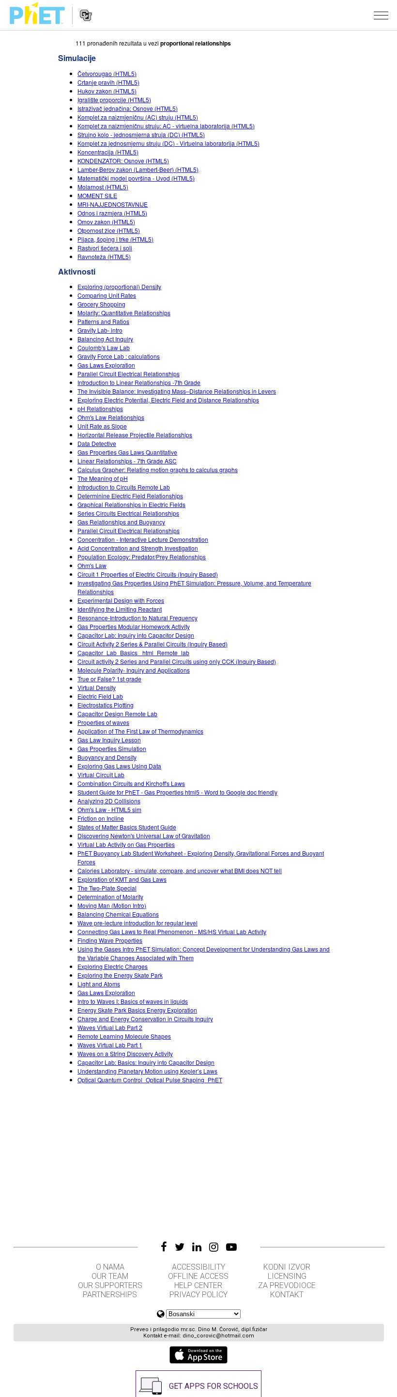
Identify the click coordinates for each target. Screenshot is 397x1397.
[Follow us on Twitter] (179, 1247)
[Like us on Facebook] (164, 1247)
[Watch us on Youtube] (231, 1247)
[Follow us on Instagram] (213, 1247)
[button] (381, 15)
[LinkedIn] (196, 1247)
